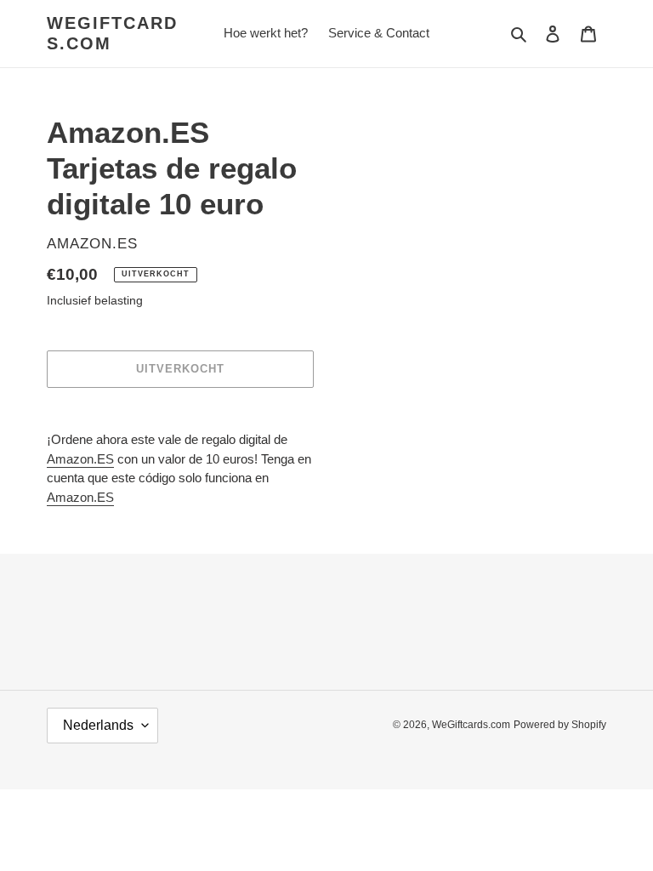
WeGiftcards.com (112, 33)
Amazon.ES (80, 459)
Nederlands (98, 725)
